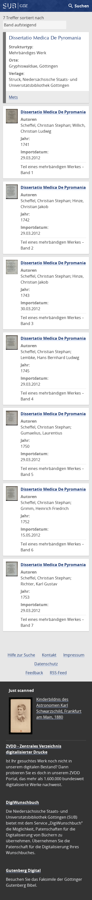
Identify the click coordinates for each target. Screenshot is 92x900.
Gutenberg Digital (23, 870)
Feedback (34, 672)
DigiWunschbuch (22, 802)
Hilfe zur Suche (21, 655)
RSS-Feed (58, 672)
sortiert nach (32, 17)
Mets (13, 97)
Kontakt (49, 655)
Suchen (78, 6)
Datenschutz (46, 663)
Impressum (73, 655)
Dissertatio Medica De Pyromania (53, 112)
